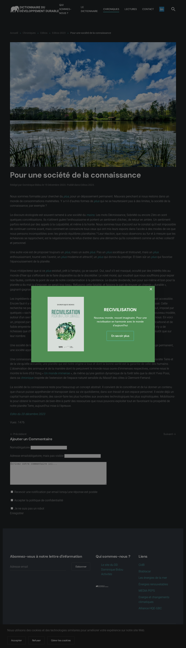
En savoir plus (120, 336)
